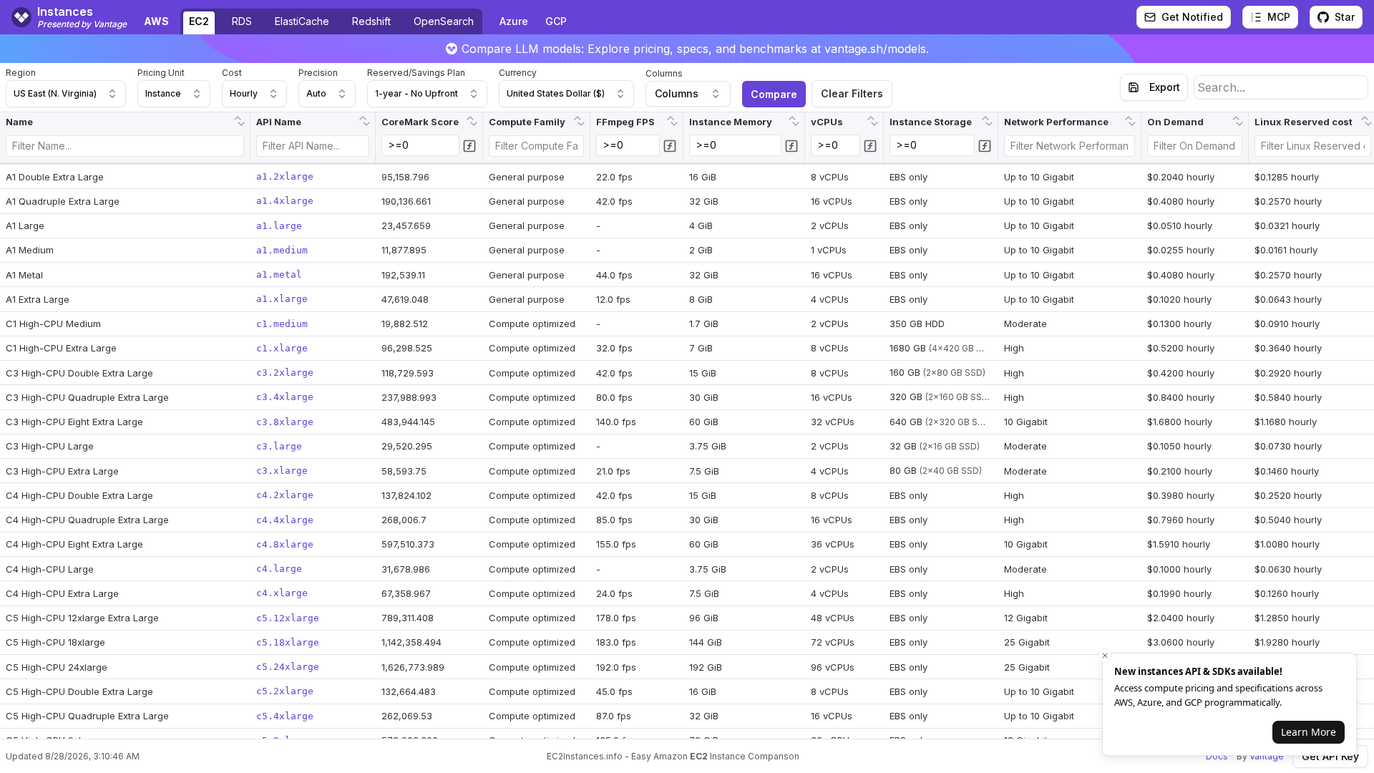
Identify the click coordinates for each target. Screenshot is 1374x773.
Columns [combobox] (676, 93)
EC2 (199, 21)
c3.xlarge (282, 470)
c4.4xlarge (284, 520)
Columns (664, 73)
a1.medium (282, 250)
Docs (1217, 756)
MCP (1278, 17)
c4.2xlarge (284, 495)
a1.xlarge (282, 298)
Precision (318, 72)
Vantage (1266, 756)
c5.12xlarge (287, 618)
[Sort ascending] (237, 116)
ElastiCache (302, 21)
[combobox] (66, 93)
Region (21, 72)
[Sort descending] (241, 125)
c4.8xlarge (284, 544)
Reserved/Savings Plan (416, 72)
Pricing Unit (161, 72)
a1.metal (279, 274)
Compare (774, 94)
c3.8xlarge (284, 422)
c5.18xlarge (287, 642)
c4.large (279, 568)
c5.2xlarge (284, 691)
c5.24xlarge (287, 666)
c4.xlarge (282, 593)
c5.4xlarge (284, 716)
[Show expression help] (469, 146)
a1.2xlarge (284, 176)
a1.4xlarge (284, 200)
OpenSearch (444, 21)
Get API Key (1330, 756)
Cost (232, 72)
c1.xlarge (282, 348)
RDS (242, 21)
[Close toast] (1105, 655)
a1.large (279, 225)
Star (1345, 17)
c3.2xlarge (284, 372)
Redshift (371, 21)
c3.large (279, 446)
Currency (518, 72)
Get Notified (1192, 17)
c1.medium (282, 324)
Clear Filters (852, 93)
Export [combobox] (1164, 87)
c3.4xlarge (284, 397)
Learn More (1308, 732)
